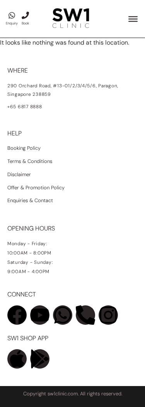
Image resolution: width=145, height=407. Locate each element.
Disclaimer (19, 174)
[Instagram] (108, 315)
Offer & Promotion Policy (36, 187)
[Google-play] (39, 359)
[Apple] (17, 359)
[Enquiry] (11, 15)
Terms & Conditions (29, 161)
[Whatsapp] (62, 315)
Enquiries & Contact (31, 200)
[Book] (25, 15)
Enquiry (12, 23)
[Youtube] (39, 315)
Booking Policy (24, 148)
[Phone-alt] (85, 315)
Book (25, 23)
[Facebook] (17, 315)
